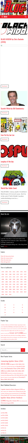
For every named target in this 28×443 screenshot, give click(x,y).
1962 (14, 272)
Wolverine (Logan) (7, 403)
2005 (25, 287)
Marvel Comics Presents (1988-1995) (9, 377)
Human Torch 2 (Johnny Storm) (17, 391)
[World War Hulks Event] (14, 184)
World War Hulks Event (9, 188)
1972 (25, 274)
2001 (10, 287)
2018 (21, 292)
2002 (14, 287)
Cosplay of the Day (13, 330)
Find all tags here (5, 262)
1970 (17, 274)
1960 (6, 272)
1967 (6, 274)
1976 (14, 277)
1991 (17, 282)
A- (22, 305)
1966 (2, 274)
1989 (10, 282)
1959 (2, 272)
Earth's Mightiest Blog (10, 439)
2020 (2, 294)
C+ (5, 310)
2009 (14, 289)
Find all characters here (7, 256)
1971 (21, 274)
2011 (21, 289)
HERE (5, 246)
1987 (2, 282)
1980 (2, 279)
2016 (14, 292)
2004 (21, 287)
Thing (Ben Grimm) (12, 401)
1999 (25, 284)
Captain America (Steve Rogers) (12, 389)
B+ (5, 307)
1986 (25, 279)
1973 (2, 277)
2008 (10, 289)
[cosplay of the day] (14, 158)
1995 (10, 284)
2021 (6, 294)
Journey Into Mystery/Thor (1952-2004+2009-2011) (14, 375)
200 (3, 287)
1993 (25, 282)
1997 (17, 284)
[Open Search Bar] (25, 16)
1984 (17, 279)
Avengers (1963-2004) (17, 364)
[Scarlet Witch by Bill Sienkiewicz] (14, 105)
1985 (21, 279)
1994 (2, 284)
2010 (17, 289)
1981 (6, 279)
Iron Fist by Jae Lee (7, 135)
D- (22, 312)
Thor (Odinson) (23, 401)
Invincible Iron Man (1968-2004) (15, 373)
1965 (25, 272)
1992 (21, 282)
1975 (10, 277)
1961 (10, 272)
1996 (14, 284)
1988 (6, 282)
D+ (5, 312)
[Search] (23, 350)
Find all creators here (7, 258)
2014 (6, 292)
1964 (21, 272)
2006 (2, 289)
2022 (10, 294)
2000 (6, 287)
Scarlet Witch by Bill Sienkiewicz (12, 108)
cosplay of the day (7, 161)
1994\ (6, 284)
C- (22, 310)
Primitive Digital (14, 440)
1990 (14, 282)
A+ (5, 305)
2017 (17, 292)
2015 (10, 292)
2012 (25, 289)
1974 (6, 277)
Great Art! (16, 333)
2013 (2, 292)
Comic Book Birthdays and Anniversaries (13, 326)
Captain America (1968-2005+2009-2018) (8, 366)
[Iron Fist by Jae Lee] (14, 131)
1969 (14, 274)
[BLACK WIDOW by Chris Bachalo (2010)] (14, 35)
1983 (14, 279)
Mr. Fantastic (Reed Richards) (18, 395)
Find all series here (6, 260)
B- (22, 307)
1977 (17, 277)
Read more (4, 86)
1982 (10, 279)
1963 (17, 272)
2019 (25, 292)
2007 (6, 289)
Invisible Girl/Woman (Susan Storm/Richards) (11, 393)
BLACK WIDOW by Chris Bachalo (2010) (12, 40)
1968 (10, 274)
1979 (25, 277)
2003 (17, 287)
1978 (21, 277)
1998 (21, 284)
